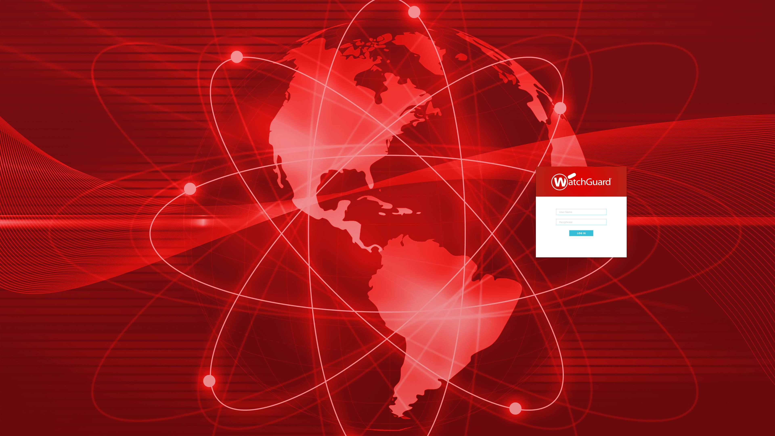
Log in (581, 233)
